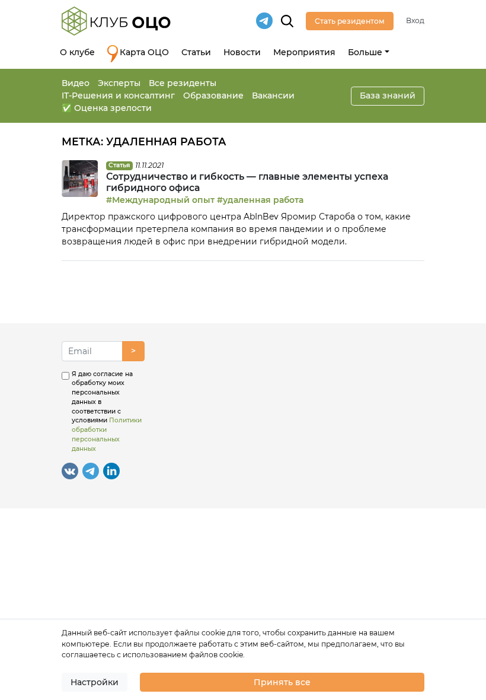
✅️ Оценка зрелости (107, 108)
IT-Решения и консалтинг (118, 95)
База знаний (387, 95)
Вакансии (273, 95)
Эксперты (119, 83)
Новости (242, 52)
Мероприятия (304, 52)
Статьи (196, 52)
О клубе (77, 52)
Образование (213, 95)
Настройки (95, 682)
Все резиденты (182, 83)
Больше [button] (365, 52)
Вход (415, 20)
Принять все (282, 682)
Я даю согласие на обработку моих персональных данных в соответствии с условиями (107, 411)
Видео (75, 83)
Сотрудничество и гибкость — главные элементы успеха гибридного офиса (247, 182)
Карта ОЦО (144, 52)
